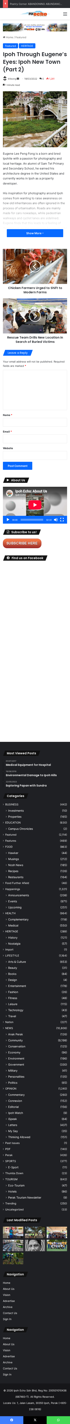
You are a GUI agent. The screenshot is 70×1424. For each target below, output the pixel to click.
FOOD (9, 846)
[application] (35, 505)
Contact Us (10, 1313)
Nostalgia (14, 943)
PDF (7, 1149)
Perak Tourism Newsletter (24, 1197)
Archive (7, 1307)
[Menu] (65, 15)
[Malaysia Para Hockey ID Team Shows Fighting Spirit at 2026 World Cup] (57, 1245)
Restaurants (15, 877)
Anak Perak (15, 1034)
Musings (13, 859)
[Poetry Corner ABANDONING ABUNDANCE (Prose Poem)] (35, 1245)
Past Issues (12, 1143)
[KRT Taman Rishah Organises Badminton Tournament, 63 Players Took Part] (35, 1258)
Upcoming (15, 907)
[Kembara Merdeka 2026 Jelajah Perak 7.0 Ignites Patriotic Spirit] (57, 1232)
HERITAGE (27, 45)
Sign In (7, 1319)
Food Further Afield (17, 883)
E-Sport (13, 1167)
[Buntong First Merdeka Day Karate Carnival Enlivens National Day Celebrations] (13, 1232)
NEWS (9, 1028)
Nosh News (15, 865)
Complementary (18, 919)
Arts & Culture (17, 961)
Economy (14, 1052)
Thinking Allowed (19, 1137)
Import (9, 949)
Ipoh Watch (15, 1113)
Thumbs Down (14, 1173)
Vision (6, 1294)
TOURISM (11, 1179)
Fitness (12, 998)
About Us (8, 1288)
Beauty (12, 967)
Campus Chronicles (20, 828)
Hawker (13, 853)
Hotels (12, 1191)
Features (10, 840)
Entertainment (17, 986)
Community (15, 1040)
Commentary (16, 1094)
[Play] (8, 520)
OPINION (10, 1088)
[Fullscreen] (62, 520)
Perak (8, 1155)
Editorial (13, 1106)
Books (12, 973)
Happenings (12, 889)
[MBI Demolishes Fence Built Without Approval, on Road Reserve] (13, 1258)
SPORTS (10, 1161)
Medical (13, 925)
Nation (9, 1022)
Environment (16, 1058)
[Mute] (56, 520)
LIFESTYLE (12, 955)
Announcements (18, 895)
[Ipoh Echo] (35, 14)
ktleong (12, 78)
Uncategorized (14, 1209)
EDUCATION (13, 822)
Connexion (15, 1100)
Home (9, 37)
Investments (16, 810)
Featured (20, 37)
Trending (10, 1203)
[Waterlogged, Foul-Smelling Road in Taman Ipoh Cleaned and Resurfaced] (57, 1258)
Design (12, 980)
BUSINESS (11, 804)
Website (8, 448)
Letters (12, 1125)
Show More (34, 233)
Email (7, 431)
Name (7, 415)
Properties (14, 816)
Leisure (12, 1004)
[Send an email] (18, 78)
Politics (12, 1082)
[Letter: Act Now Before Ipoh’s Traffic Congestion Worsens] (13, 1245)
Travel (12, 1016)
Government (16, 1064)
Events (12, 901)
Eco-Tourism (16, 1185)
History (13, 937)
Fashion (13, 992)
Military (13, 1070)
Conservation (16, 1046)
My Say (13, 1131)
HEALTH (10, 913)
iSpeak (12, 1119)
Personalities (16, 1076)
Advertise (9, 1301)
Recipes (13, 871)
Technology (15, 1010)
